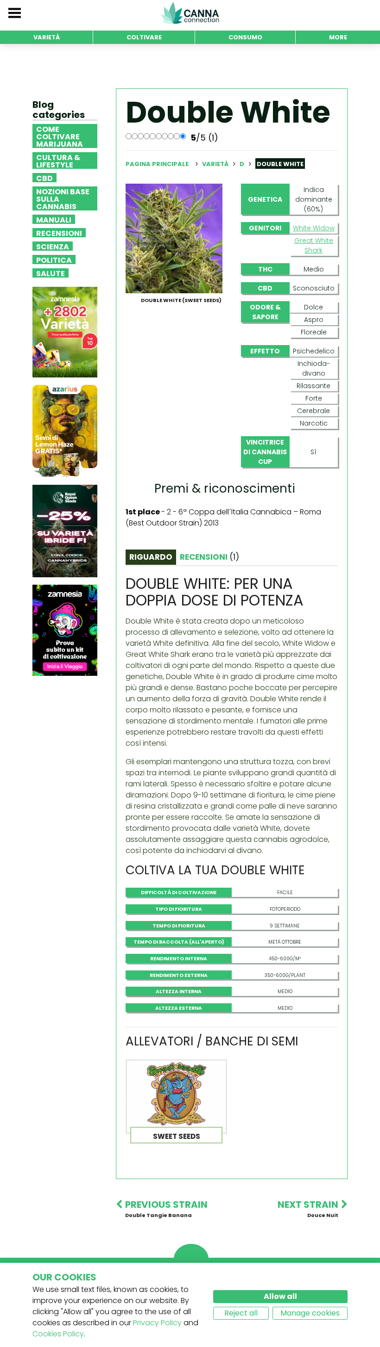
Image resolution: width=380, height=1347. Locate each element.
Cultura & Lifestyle (58, 160)
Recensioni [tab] (209, 556)
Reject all (241, 1313)
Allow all (280, 1296)
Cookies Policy (58, 1333)
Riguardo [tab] (150, 556)
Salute (50, 273)
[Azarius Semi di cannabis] (64, 431)
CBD (44, 177)
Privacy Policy (157, 1322)
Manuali (53, 219)
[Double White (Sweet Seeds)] (174, 238)
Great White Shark (313, 245)
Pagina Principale (157, 164)
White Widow (314, 228)
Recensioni (59, 232)
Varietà (216, 164)
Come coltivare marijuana (59, 136)
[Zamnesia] (64, 332)
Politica (54, 259)
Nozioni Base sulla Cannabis (62, 198)
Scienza (52, 246)
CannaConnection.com (190, 13)
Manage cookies (310, 1313)
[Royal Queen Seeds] (64, 530)
